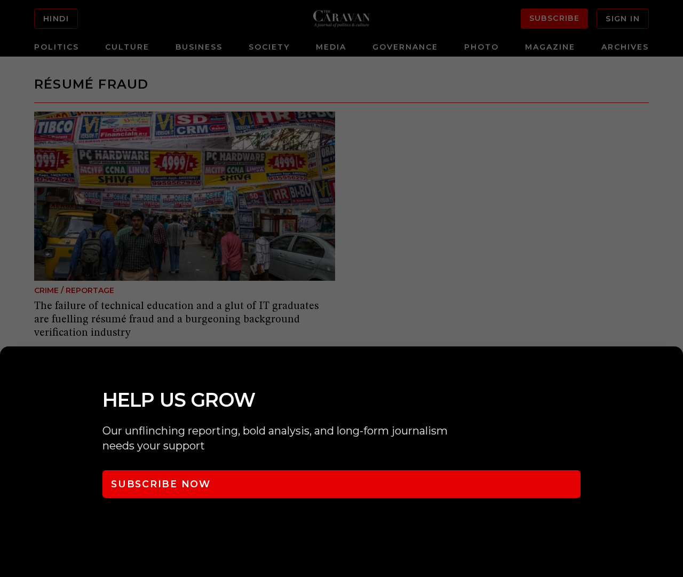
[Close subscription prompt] (672, 369)
